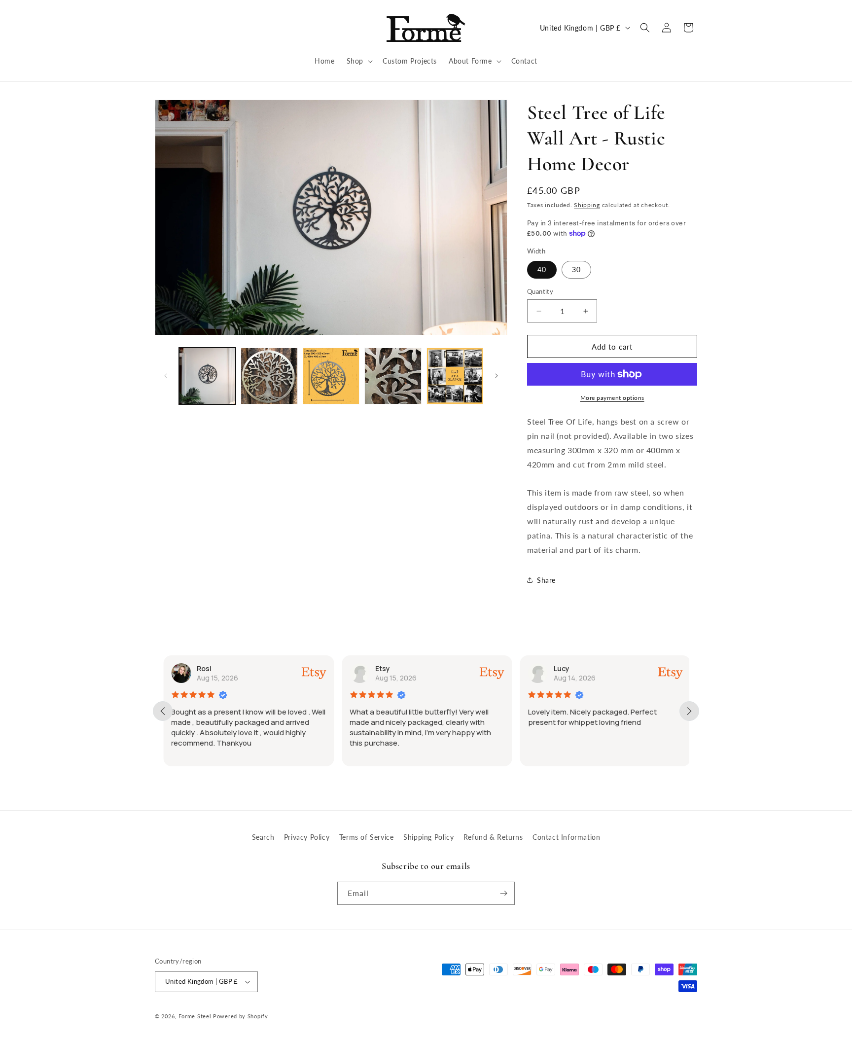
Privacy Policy (306, 837)
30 (576, 269)
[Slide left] (166, 376)
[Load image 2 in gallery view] (269, 376)
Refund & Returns (493, 837)
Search (263, 837)
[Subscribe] (503, 893)
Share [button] (546, 580)
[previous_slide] (163, 711)
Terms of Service (366, 837)
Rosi (203, 668)
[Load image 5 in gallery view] (454, 376)
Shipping (587, 205)
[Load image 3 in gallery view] (331, 376)
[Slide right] (496, 376)
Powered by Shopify (240, 1016)
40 (541, 269)
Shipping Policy (428, 837)
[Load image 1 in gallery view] (207, 376)
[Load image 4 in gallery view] (392, 376)
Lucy (561, 668)
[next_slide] (689, 711)
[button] (359, 61)
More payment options (612, 397)
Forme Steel (195, 1016)
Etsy (382, 668)
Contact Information (566, 837)
